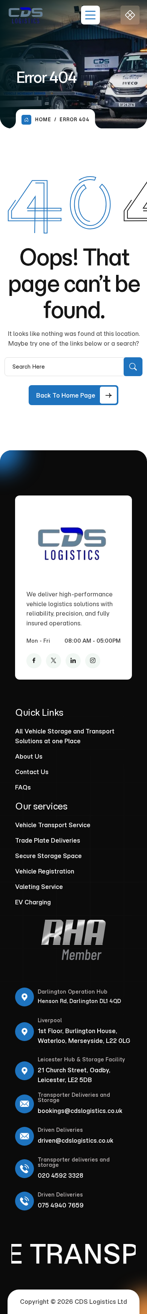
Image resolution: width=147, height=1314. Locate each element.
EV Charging (33, 902)
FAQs (23, 787)
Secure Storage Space (48, 856)
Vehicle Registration (44, 871)
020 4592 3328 (60, 1175)
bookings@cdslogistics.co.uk (80, 1110)
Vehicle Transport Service (52, 825)
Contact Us (32, 772)
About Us (29, 756)
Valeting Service (39, 886)
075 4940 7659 (61, 1205)
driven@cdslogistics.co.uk (75, 1140)
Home (43, 119)
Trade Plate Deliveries (47, 840)
